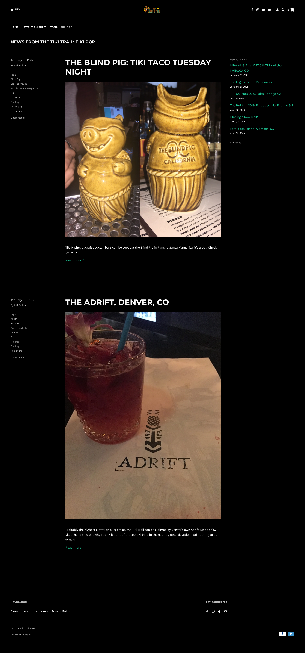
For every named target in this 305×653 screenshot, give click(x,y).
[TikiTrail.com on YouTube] (269, 9)
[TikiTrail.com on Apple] (263, 9)
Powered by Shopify (21, 634)
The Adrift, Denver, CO (117, 302)
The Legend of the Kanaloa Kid (251, 82)
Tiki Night (16, 97)
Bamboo (15, 323)
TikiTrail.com (28, 628)
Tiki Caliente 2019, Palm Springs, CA (255, 94)
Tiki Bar (15, 341)
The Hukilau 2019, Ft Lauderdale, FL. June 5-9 (261, 105)
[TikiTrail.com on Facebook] (252, 9)
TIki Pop (15, 102)
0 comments (18, 117)
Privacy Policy (61, 611)
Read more (73, 260)
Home (15, 27)
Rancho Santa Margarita (24, 88)
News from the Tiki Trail (40, 27)
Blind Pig (15, 79)
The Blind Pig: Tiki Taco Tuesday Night (138, 67)
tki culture (16, 111)
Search (16, 611)
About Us (30, 611)
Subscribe (235, 142)
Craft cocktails (19, 83)
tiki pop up (16, 106)
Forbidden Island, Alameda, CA (252, 129)
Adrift (14, 318)
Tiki (13, 92)
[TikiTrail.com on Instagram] (257, 9)
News (44, 611)
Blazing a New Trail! (244, 117)
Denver (14, 332)
